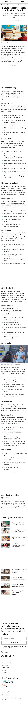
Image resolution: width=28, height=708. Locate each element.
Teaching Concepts (22, 4)
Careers (4, 670)
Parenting (3, 4)
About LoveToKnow (7, 663)
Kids (8, 4)
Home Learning (13, 4)
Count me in (14, 642)
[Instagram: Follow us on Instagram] (14, 656)
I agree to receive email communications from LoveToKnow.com (15, 647)
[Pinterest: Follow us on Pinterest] (10, 656)
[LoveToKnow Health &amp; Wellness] (7, 681)
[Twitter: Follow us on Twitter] (6, 656)
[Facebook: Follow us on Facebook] (2, 656)
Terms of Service (6, 694)
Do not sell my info (6, 690)
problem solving (17, 91)
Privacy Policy (5, 692)
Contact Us (5, 672)
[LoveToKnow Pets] (7, 685)
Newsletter (5, 665)
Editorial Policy (6, 667)
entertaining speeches (14, 295)
